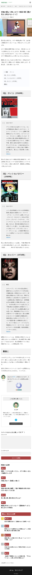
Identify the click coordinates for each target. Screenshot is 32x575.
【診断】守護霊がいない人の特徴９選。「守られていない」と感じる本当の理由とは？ (17, 557)
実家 (7, 526)
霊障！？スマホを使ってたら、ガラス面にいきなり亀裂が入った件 (16, 472)
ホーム (11, 570)
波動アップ (8, 518)
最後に (5, 84)
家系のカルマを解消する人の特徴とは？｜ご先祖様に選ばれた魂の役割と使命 (17, 529)
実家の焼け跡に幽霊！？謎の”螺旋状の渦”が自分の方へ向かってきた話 (15, 489)
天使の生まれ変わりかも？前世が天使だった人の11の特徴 (17, 547)
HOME (3, 6)
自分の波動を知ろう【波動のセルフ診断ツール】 (17, 521)
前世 (7, 544)
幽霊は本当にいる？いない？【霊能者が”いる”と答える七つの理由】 (15, 506)
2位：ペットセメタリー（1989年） (13, 78)
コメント (4, 434)
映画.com (8, 154)
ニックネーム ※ (5, 450)
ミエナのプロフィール (15, 423)
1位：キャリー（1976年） (10, 81)
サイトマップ (18, 570)
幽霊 (16, 6)
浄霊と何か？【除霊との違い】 (10, 481)
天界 (7, 553)
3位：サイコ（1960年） (10, 75)
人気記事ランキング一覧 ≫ (7, 562)
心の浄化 (8, 535)
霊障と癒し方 (10, 6)
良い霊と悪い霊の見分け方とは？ (11, 498)
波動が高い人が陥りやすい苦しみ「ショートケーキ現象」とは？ (17, 538)
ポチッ (14, 376)
